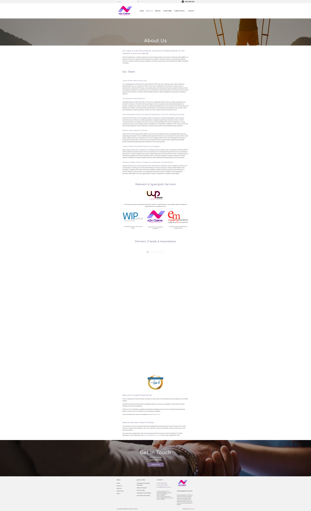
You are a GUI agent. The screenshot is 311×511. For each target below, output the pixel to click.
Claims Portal (179, 11)
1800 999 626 (155, 460)
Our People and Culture (143, 495)
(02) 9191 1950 (163, 485)
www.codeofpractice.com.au (152, 435)
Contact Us (155, 465)
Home (142, 11)
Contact (191, 11)
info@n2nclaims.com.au (164, 487)
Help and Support (142, 487)
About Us (149, 11)
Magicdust (191, 509)
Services (158, 11)
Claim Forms (167, 11)
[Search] (138, 1)
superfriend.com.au (154, 414)
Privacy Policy (141, 490)
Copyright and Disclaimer (144, 493)
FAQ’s (118, 493)
